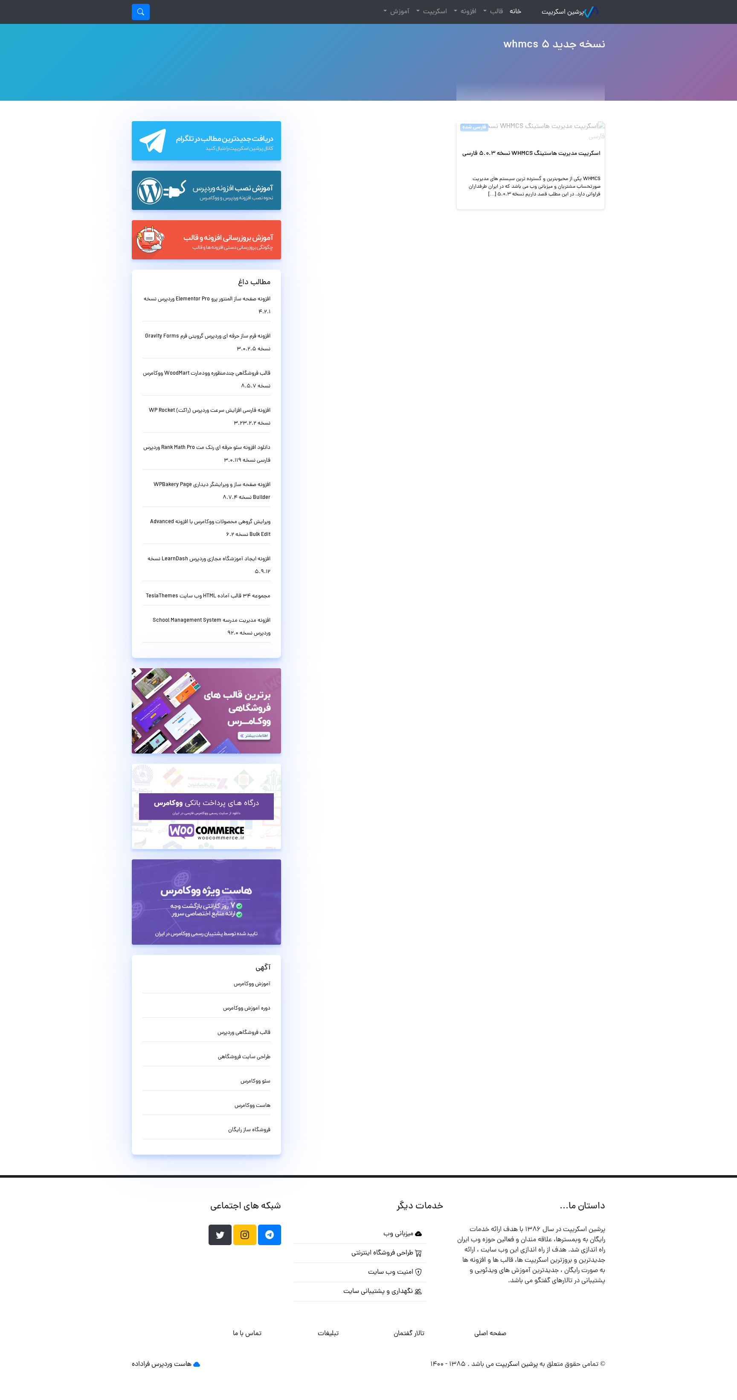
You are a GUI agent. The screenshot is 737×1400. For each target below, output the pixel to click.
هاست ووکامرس (252, 1106)
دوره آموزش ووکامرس (246, 1008)
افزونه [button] (467, 12)
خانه (513, 11)
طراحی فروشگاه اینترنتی (383, 1253)
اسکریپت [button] (434, 12)
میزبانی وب (399, 1234)
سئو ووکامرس (255, 1081)
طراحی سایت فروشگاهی (244, 1057)
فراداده (141, 1364)
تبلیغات (328, 1334)
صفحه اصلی (490, 1334)
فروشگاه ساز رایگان (249, 1130)
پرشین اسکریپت (563, 12)
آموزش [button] (399, 12)
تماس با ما (247, 1334)
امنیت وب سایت (391, 1272)
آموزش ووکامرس (252, 984)
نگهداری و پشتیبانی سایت (379, 1291)
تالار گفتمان (409, 1334)
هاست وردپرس (171, 1364)
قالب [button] (495, 12)
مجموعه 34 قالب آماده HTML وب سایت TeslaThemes (208, 596)
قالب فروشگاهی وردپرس (244, 1033)
